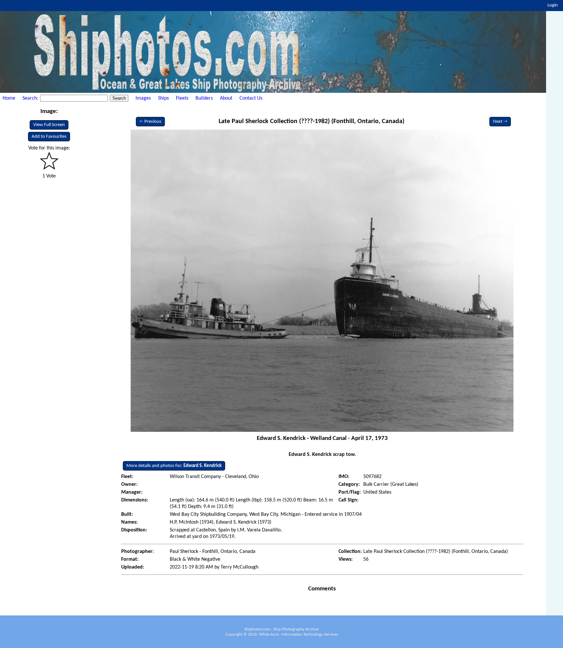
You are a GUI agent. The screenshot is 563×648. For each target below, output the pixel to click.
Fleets (182, 98)
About (226, 98)
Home (9, 98)
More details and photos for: (174, 465)
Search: (30, 98)
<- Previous (150, 121)
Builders (204, 98)
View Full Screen (49, 124)
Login (552, 5)
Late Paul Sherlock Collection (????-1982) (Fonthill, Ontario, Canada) (311, 121)
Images (143, 98)
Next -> (500, 121)
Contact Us (250, 98)
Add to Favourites (49, 136)
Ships (163, 98)
